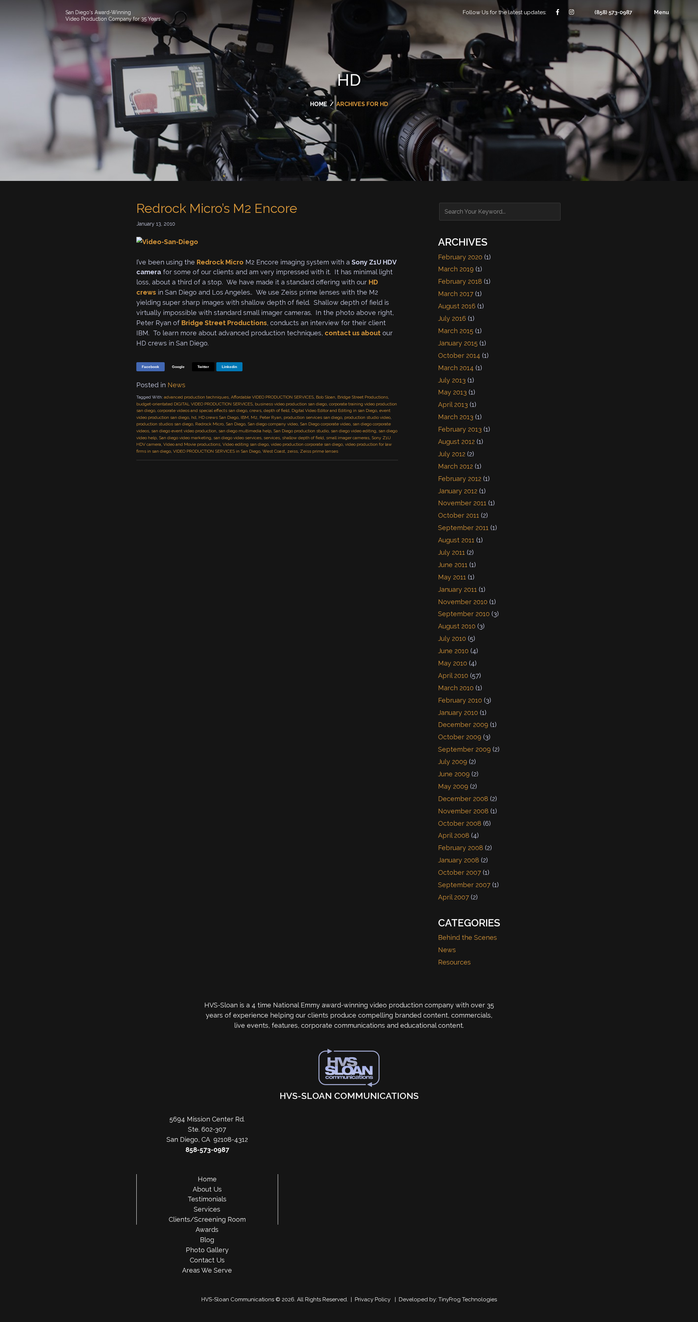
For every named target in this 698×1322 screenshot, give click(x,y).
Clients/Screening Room (207, 1219)
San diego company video (273, 423)
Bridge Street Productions (224, 323)
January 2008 (458, 860)
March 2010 (456, 688)
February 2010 (460, 700)
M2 (254, 417)
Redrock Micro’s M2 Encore (216, 208)
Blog (207, 1240)
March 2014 (456, 368)
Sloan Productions (28, 15)
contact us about (353, 333)
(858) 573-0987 (613, 12)
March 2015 (455, 331)
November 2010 (463, 602)
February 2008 (460, 848)
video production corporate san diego (307, 444)
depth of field (276, 410)
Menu (661, 12)
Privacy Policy (372, 1299)
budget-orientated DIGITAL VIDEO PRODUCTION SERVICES (194, 404)
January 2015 (458, 343)
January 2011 (457, 589)
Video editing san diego (245, 444)
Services (207, 1209)
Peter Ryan (270, 417)
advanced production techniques (196, 397)
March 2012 (455, 466)
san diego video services (237, 437)
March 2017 (455, 294)
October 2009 (459, 737)
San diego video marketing (185, 437)
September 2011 (463, 527)
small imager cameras (347, 437)
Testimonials (207, 1199)
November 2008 (463, 811)
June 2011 (453, 565)
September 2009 (464, 749)
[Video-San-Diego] (167, 242)
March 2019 (456, 269)
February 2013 (460, 429)
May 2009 (453, 786)
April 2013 (453, 404)
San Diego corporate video (325, 423)
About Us (207, 1189)
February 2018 (460, 281)
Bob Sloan (325, 397)
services (272, 437)
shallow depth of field (303, 437)
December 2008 (463, 799)
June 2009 (454, 774)
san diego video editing (353, 430)
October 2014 (459, 355)
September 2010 (464, 614)
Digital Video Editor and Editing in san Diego (334, 410)
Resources (454, 962)
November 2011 (462, 503)
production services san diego (313, 417)
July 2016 (452, 318)
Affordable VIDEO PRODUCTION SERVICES (272, 397)
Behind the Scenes (467, 937)
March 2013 (455, 417)
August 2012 (456, 441)
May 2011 (452, 577)
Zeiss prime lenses (319, 451)
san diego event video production (183, 430)
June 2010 (453, 651)
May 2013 (452, 392)
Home (207, 1179)
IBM (245, 417)
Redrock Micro (220, 262)
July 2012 (451, 454)
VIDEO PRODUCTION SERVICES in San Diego (216, 451)
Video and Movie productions (191, 444)
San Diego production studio (301, 430)
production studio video (367, 417)
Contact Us (689, 661)
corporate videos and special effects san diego (202, 410)
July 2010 (452, 638)
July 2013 (452, 380)
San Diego (235, 423)
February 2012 (459, 478)
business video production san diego (291, 404)
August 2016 (457, 306)
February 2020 (460, 257)
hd (193, 417)
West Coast (273, 451)
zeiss (292, 451)
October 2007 (459, 872)
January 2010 (458, 712)
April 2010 (453, 675)
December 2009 (463, 724)
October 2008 (459, 823)
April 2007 (453, 897)
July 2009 (452, 761)
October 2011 (458, 515)
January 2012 (457, 491)
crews (255, 410)
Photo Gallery (207, 1250)
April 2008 (453, 835)
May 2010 (452, 663)
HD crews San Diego (218, 417)
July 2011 (451, 552)
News (176, 385)
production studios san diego (164, 423)
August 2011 (456, 540)
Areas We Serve (207, 1270)
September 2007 (464, 885)
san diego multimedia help (244, 430)
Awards (207, 1229)
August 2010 (457, 626)
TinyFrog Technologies (467, 1299)
